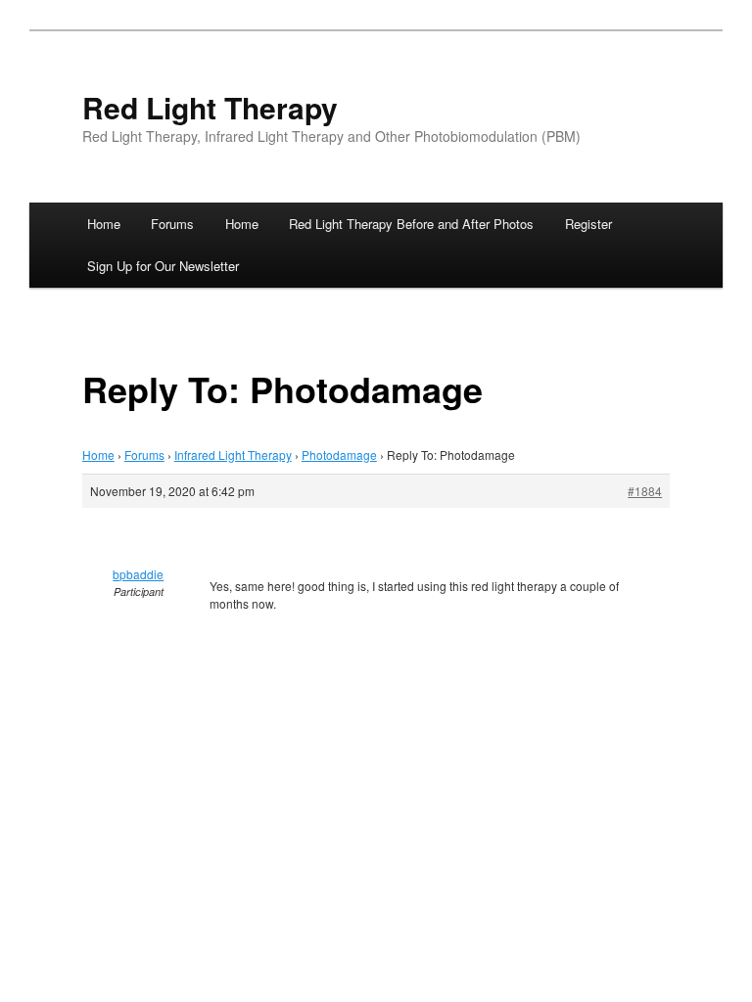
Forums (172, 223)
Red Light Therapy (210, 107)
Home (103, 223)
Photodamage (339, 454)
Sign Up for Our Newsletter (163, 265)
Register (588, 223)
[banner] (376, 120)
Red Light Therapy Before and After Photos (411, 223)
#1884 (645, 490)
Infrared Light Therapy (233, 454)
